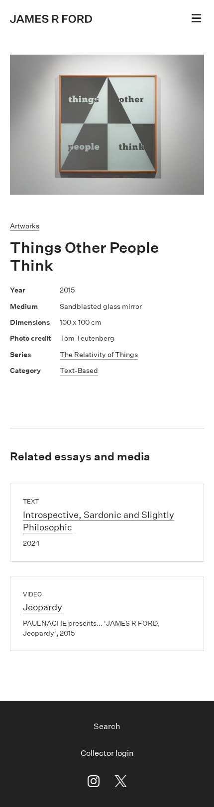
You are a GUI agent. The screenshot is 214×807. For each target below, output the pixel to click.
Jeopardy (42, 607)
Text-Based (79, 370)
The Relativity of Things (99, 354)
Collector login (107, 753)
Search (107, 726)
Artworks (24, 225)
